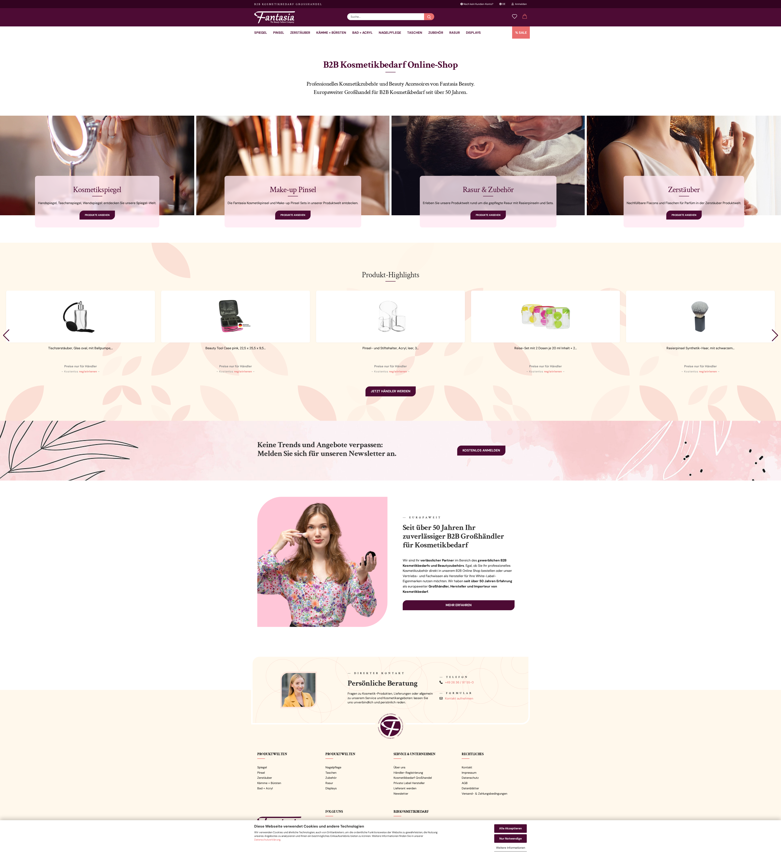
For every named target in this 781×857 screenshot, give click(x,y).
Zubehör (435, 32)
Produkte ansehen (97, 215)
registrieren (88, 371)
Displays (473, 32)
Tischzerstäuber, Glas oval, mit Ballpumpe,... (80, 348)
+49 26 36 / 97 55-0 (459, 682)
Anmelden (520, 4)
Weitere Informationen (510, 847)
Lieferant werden (405, 788)
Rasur (454, 32)
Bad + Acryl (362, 32)
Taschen (414, 32)
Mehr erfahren (459, 605)
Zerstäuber (300, 32)
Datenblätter (470, 788)
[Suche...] (429, 16)
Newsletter (401, 793)
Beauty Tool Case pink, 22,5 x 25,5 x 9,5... (235, 348)
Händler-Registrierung (408, 772)
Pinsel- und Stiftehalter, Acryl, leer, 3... (390, 348)
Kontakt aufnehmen (459, 698)
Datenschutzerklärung (267, 839)
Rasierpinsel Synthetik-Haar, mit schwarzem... (700, 348)
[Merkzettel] (514, 16)
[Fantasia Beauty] (276, 17)
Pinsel (278, 32)
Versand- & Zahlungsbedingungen (484, 793)
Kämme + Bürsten (331, 32)
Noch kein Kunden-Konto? (478, 4)
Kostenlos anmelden (481, 450)
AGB (465, 783)
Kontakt (467, 767)
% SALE (521, 32)
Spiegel (260, 32)
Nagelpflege (390, 32)
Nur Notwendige (510, 838)
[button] (525, 16)
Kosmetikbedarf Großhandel (413, 778)
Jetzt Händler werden (390, 391)
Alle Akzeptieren (510, 828)
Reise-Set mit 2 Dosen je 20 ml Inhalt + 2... (545, 348)
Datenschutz (470, 778)
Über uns (399, 767)
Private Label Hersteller (409, 783)
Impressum (469, 772)
